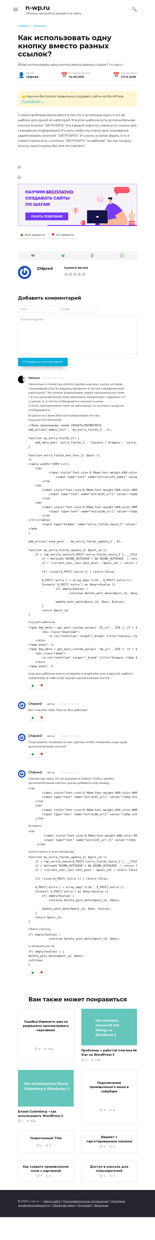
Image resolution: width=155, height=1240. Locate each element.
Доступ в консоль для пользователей (109, 1168)
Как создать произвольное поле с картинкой (46, 1168)
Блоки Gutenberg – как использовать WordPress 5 (40, 1113)
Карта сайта (51, 1201)
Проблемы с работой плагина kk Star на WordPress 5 (109, 1052)
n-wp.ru (38, 7)
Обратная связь (63, 1205)
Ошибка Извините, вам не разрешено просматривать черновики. (46, 1026)
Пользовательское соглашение (85, 1201)
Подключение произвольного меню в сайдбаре (109, 1087)
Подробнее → (33, 101)
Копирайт (85, 1205)
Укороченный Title (46, 1138)
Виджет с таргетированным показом (109, 1139)
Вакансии (101, 1205)
